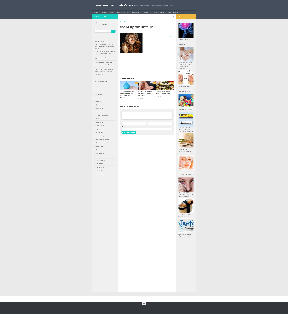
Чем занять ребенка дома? (185, 109)
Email (150, 121)
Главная (96, 12)
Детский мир (99, 104)
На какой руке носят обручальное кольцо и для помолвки (185, 151)
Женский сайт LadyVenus (113, 5)
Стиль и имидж (100, 153)
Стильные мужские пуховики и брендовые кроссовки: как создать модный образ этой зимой (103, 79)
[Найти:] (102, 31)
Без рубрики (99, 91)
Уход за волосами (100, 160)
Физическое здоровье (101, 174)
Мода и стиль (147, 12)
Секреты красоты (135, 12)
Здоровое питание (100, 111)
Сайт (123, 126)
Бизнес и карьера (159, 12)
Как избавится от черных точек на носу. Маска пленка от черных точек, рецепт (185, 172)
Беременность (99, 94)
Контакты (175, 12)
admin (125, 31)
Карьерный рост (100, 125)
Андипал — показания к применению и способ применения (145, 93)
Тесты (169, 12)
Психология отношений (102, 143)
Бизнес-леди (99, 101)
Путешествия (99, 146)
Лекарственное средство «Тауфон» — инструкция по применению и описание (185, 235)
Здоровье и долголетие (107, 12)
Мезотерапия (99, 74)
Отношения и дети (122, 12)
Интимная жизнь (100, 122)
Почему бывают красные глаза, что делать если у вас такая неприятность (185, 194)
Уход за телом (99, 170)
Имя (123, 121)
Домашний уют (100, 108)
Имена (97, 118)
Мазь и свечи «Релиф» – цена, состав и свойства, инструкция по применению (185, 129)
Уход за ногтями (100, 167)
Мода (97, 129)
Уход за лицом (99, 163)
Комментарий (125, 110)
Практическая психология (102, 139)
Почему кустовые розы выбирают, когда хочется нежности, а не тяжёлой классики (104, 46)
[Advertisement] (143, 65)
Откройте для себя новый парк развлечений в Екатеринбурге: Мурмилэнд (103, 64)
